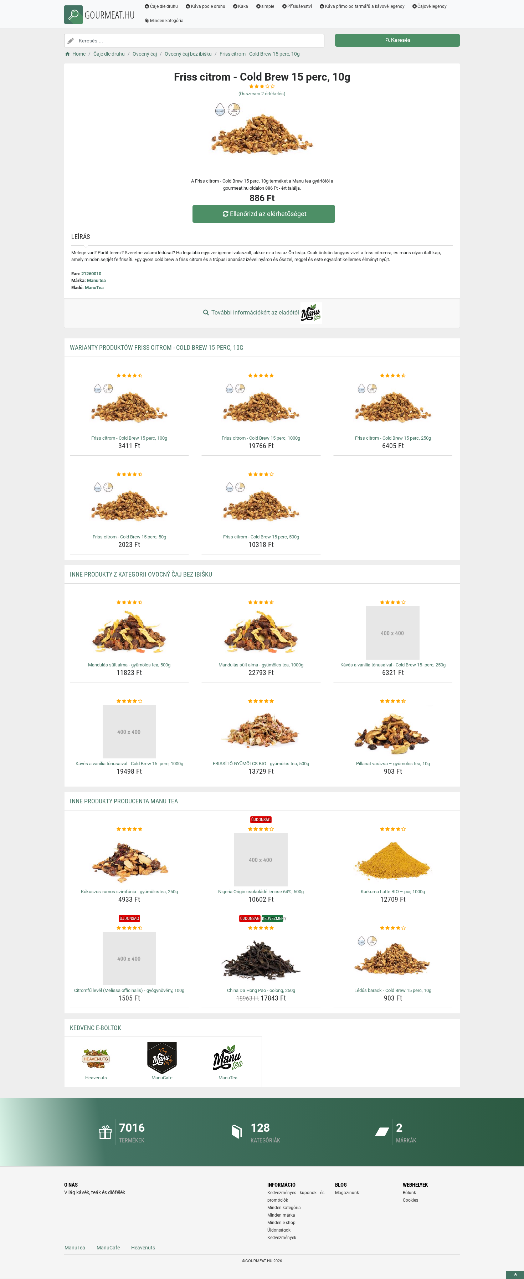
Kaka (243, 6)
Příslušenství (299, 6)
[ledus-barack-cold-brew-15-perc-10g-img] (393, 958)
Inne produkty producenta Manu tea (124, 801)
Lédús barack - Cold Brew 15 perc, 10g (392, 990)
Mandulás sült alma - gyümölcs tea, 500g (129, 664)
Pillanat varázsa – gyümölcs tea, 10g (393, 763)
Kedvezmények (281, 1237)
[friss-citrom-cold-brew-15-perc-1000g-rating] (261, 375)
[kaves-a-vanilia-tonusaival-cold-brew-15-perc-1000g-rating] (129, 701)
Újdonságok (279, 1230)
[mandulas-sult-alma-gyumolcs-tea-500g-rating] (129, 602)
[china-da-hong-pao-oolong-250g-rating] (261, 928)
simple (267, 6)
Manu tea (96, 280)
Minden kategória (167, 20)
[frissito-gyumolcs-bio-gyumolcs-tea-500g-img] (261, 731)
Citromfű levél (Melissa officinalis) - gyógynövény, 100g (129, 990)
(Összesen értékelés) (262, 93)
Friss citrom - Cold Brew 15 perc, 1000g (261, 438)
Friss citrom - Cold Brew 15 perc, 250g (393, 438)
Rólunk (409, 1192)
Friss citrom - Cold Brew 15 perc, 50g (129, 536)
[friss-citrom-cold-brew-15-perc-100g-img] (129, 406)
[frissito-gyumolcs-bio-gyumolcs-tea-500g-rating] (261, 701)
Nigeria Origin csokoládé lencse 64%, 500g (261, 891)
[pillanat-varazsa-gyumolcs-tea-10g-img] (393, 731)
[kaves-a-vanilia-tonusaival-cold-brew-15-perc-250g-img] (393, 633)
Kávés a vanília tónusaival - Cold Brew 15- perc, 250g (393, 664)
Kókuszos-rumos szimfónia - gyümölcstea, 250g (129, 891)
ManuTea (94, 287)
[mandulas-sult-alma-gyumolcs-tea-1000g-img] (261, 633)
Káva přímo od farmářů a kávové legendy (365, 6)
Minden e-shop (281, 1222)
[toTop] (515, 1275)
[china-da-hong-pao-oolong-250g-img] (261, 958)
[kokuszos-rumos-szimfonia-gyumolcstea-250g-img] (129, 859)
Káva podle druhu (208, 6)
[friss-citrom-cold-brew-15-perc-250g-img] (393, 406)
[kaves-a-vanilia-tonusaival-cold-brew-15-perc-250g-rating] (393, 602)
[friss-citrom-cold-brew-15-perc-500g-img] (261, 505)
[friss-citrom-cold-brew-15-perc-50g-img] (129, 505)
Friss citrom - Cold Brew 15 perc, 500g (261, 536)
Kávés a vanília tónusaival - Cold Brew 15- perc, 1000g (129, 763)
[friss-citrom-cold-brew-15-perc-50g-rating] (129, 474)
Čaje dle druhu (164, 6)
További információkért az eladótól (255, 312)
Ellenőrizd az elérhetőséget (268, 214)
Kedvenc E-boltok (95, 1028)
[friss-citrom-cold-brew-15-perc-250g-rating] (393, 375)
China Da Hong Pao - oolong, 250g (261, 990)
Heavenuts (143, 1247)
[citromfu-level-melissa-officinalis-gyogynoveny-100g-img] (129, 958)
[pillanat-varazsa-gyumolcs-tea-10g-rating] (393, 701)
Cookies (410, 1200)
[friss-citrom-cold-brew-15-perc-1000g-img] (261, 406)
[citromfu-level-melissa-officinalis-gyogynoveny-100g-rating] (129, 928)
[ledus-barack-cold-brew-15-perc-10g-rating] (393, 928)
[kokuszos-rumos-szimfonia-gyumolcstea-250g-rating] (129, 829)
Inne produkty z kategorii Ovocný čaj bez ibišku (141, 574)
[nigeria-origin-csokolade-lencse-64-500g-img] (261, 859)
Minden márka (281, 1215)
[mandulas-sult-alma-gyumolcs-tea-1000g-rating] (261, 602)
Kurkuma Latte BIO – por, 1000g (393, 891)
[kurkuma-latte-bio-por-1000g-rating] (393, 829)
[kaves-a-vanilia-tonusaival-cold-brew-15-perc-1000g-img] (129, 731)
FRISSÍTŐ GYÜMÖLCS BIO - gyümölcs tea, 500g (261, 763)
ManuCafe (108, 1247)
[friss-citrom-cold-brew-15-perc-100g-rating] (129, 375)
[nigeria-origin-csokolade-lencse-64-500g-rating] (261, 829)
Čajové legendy (432, 6)
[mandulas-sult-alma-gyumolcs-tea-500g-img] (129, 633)
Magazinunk (347, 1192)
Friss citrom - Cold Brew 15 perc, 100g (129, 438)
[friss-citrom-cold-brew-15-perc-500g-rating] (261, 474)
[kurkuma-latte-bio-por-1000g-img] (393, 859)
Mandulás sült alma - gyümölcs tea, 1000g (261, 664)
